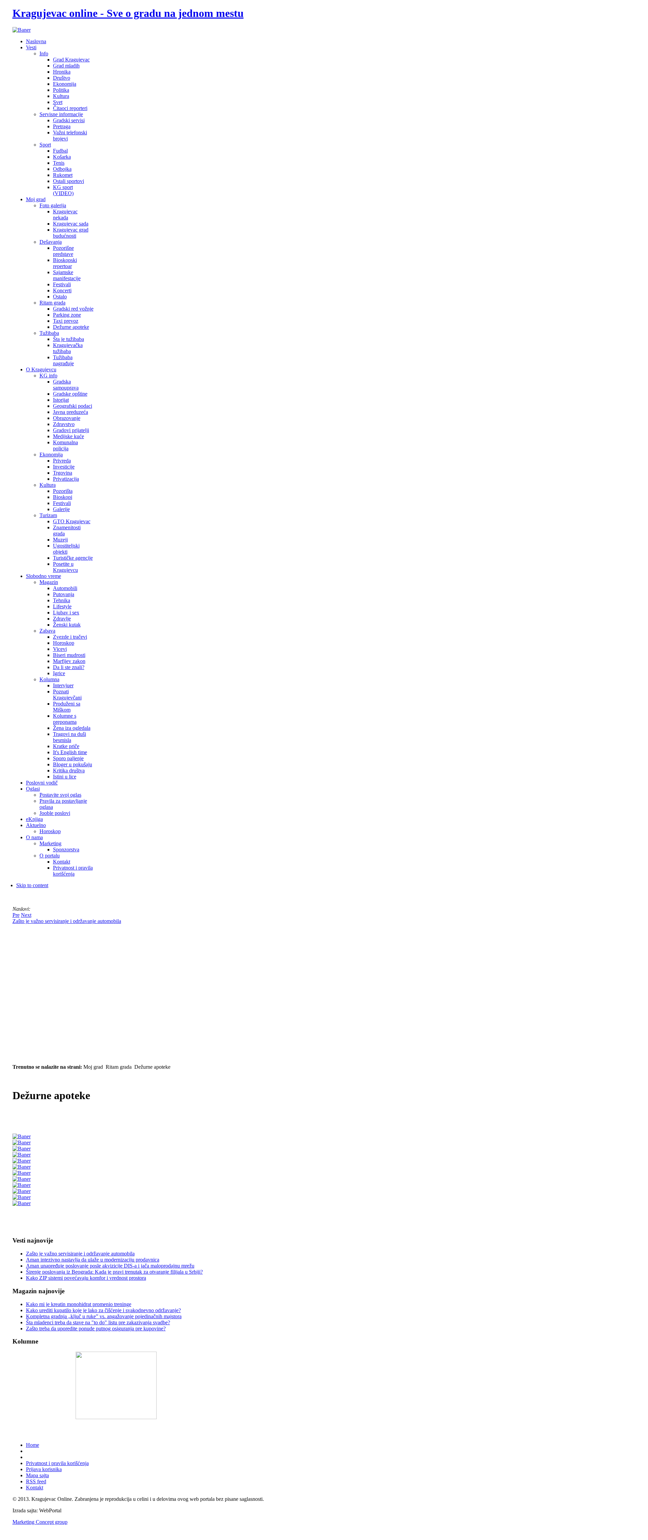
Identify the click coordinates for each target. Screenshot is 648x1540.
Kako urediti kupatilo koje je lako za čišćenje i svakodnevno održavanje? (103, 1310)
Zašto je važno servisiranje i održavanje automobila (80, 1253)
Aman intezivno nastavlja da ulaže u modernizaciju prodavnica (92, 1260)
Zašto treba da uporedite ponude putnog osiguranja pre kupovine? (96, 1328)
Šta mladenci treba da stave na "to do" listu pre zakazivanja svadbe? (98, 1322)
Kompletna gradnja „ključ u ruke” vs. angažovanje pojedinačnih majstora (104, 1316)
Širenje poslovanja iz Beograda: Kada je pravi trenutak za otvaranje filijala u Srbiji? (114, 1272)
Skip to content (32, 885)
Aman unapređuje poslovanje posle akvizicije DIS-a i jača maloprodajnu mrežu (110, 1266)
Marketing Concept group (40, 1522)
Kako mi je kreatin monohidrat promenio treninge (78, 1304)
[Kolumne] (116, 1417)
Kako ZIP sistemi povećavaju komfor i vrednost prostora (86, 1278)
